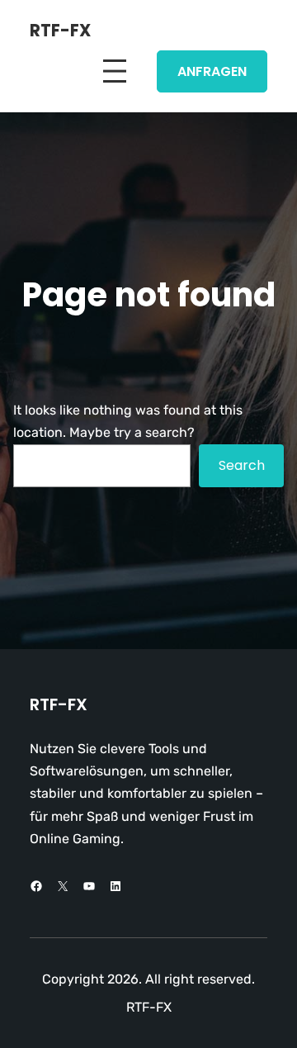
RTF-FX (60, 30)
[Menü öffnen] (114, 71)
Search (242, 465)
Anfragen (212, 71)
